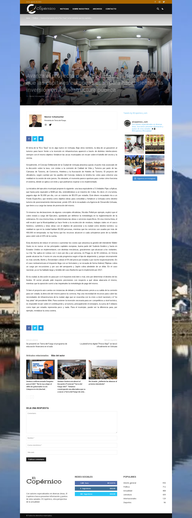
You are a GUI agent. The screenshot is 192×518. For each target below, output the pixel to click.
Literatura (127, 494)
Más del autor (58, 355)
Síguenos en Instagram (146, 178)
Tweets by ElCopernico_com (135, 113)
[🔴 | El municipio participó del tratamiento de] (134, 164)
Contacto (111, 9)
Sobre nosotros (80, 9)
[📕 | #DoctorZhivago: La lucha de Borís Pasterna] (154, 164)
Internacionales (129, 498)
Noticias (64, 9)
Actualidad (127, 490)
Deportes (127, 502)
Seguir (112, 488)
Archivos (97, 9)
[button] (158, 9)
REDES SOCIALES (84, 476)
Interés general (129, 483)
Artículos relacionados (37, 355)
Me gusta (111, 483)
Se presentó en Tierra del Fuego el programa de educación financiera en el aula (46, 345)
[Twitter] (164, 2)
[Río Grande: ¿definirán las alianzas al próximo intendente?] (103, 369)
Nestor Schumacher (37, 96)
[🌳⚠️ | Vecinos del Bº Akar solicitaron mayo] (134, 144)
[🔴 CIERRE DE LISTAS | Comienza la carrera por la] (154, 144)
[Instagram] (159, 2)
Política (35, 18)
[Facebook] (155, 2)
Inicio (28, 18)
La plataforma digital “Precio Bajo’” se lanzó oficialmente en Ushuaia (98, 345)
